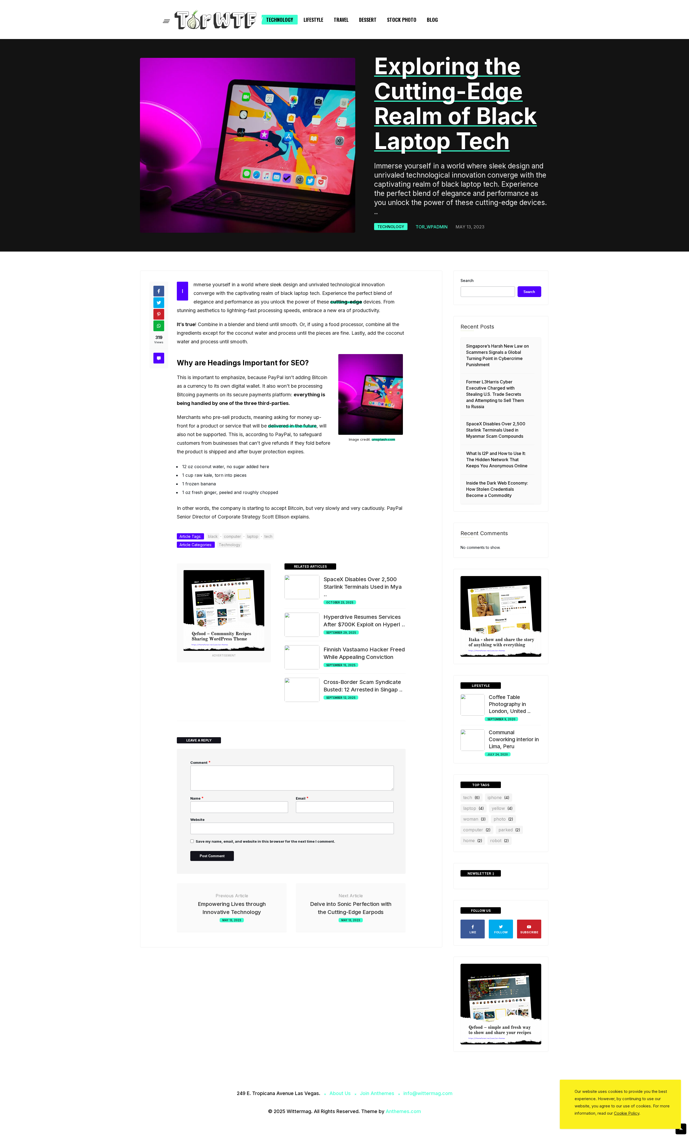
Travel (341, 19)
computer (232, 536)
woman (474, 819)
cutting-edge (346, 302)
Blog (432, 19)
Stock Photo (401, 19)
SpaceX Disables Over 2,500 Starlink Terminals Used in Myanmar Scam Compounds (495, 430)
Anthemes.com (403, 1111)
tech (268, 536)
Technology (279, 19)
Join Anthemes (377, 1093)
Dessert (368, 19)
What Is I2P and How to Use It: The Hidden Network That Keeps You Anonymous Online (497, 459)
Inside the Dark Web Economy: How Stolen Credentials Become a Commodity (497, 489)
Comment (200, 762)
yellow (502, 808)
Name (197, 798)
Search (467, 280)
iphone (498, 797)
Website (197, 819)
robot (499, 840)
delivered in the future (292, 426)
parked (509, 829)
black (213, 536)
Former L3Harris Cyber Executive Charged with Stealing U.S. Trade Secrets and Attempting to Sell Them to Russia (495, 394)
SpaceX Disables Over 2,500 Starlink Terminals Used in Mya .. (363, 587)
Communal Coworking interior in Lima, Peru (514, 739)
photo (503, 819)
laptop (252, 536)
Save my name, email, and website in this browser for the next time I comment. (265, 841)
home (472, 840)
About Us (340, 1093)
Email (302, 798)
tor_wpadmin (432, 226)
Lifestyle (313, 19)
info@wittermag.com (427, 1093)
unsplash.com (383, 439)
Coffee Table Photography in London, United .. (509, 704)
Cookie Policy (626, 1113)
